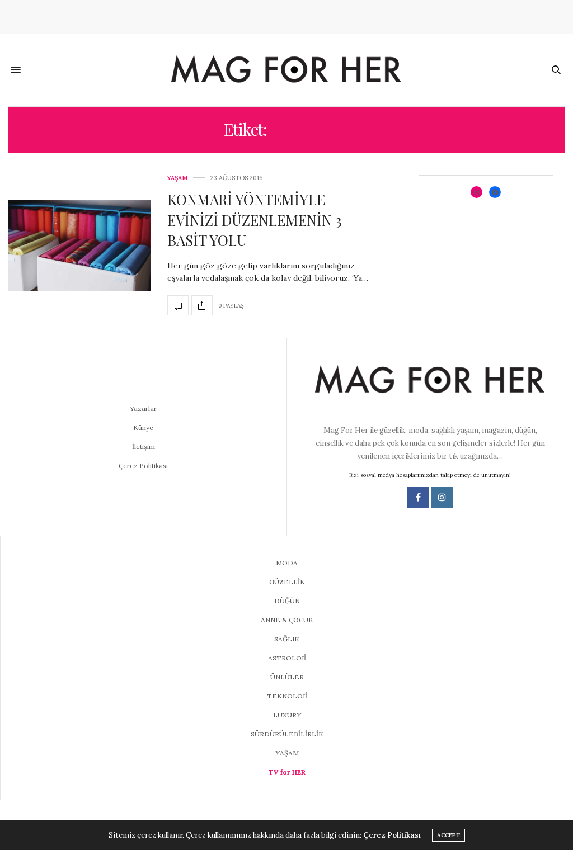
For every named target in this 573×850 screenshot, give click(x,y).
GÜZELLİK (287, 582)
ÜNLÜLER (287, 677)
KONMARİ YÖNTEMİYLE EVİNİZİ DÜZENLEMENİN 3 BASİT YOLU (254, 220)
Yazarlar (143, 408)
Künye (143, 427)
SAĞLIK (286, 639)
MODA (287, 563)
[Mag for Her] (286, 69)
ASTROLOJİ (287, 658)
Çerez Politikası (143, 465)
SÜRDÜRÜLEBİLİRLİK (287, 734)
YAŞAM (177, 178)
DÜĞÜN (287, 601)
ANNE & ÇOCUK (287, 620)
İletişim (143, 446)
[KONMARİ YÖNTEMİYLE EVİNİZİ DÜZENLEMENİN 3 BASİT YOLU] (79, 245)
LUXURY (287, 715)
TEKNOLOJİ (287, 696)
